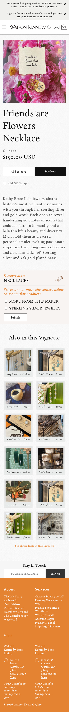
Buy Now (50, 171)
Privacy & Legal (45, 622)
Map (13, 677)
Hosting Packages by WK (48, 602)
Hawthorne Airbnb (16, 612)
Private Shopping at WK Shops (48, 609)
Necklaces (16, 280)
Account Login (44, 619)
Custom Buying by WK (49, 596)
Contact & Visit (14, 608)
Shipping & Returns (48, 626)
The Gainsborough (16, 615)
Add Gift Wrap (17, 183)
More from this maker (33, 301)
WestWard (10, 619)
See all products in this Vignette (34, 545)
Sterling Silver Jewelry (34, 308)
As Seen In (11, 600)
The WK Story (13, 596)
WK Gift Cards (44, 615)
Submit (15, 317)
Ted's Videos (12, 604)
